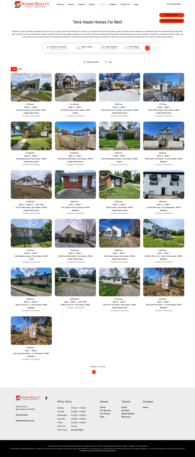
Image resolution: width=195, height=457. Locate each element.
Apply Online (171, 15)
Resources (126, 417)
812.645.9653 (175, 4)
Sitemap (132, 446)
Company (113, 4)
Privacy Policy (142, 446)
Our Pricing (105, 414)
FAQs (102, 417)
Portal (103, 407)
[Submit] (147, 48)
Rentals (102, 4)
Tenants (81, 4)
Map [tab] (20, 69)
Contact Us (125, 4)
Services (60, 4)
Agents (92, 4)
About (145, 407)
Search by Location (58, 47)
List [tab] (13, 69)
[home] (32, 3)
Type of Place (86, 47)
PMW (125, 446)
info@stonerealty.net (25, 421)
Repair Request (128, 414)
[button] (46, 398)
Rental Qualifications (171, 21)
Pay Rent (125, 411)
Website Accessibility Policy (106, 451)
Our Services (105, 411)
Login (136, 4)
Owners (71, 4)
